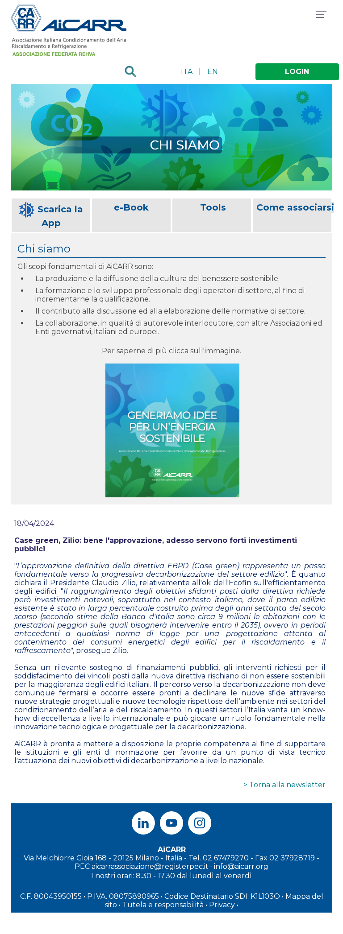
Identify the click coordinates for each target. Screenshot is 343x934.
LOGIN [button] (297, 71)
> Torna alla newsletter (284, 785)
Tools (213, 207)
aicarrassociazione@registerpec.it (150, 866)
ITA (186, 71)
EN (212, 71)
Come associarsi (295, 207)
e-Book (131, 207)
